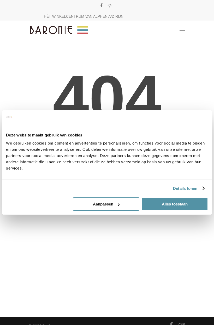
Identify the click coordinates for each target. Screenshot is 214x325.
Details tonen (185, 188)
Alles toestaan (175, 204)
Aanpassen (103, 204)
